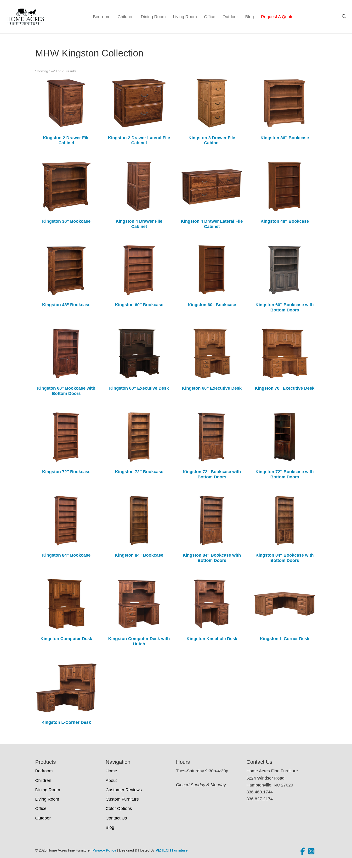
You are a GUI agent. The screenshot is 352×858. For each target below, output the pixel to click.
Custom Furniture (122, 799)
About (111, 780)
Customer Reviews (124, 789)
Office (209, 16)
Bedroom (101, 16)
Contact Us (116, 818)
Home (111, 771)
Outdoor (230, 16)
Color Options (119, 808)
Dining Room (153, 16)
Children (126, 16)
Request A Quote (277, 16)
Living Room (185, 16)
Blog (249, 16)
